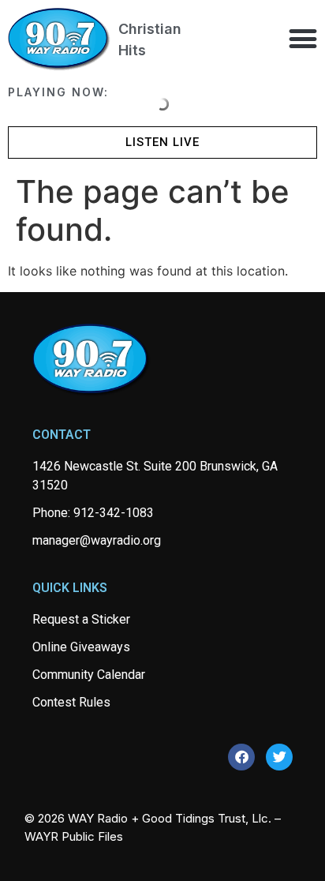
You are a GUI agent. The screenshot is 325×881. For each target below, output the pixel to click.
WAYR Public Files (73, 836)
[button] (302, 38)
